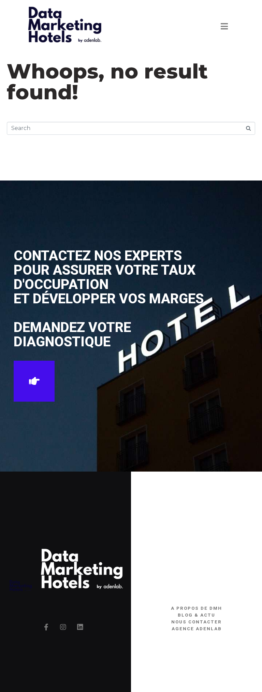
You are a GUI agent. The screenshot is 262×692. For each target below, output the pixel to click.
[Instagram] (63, 627)
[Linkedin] (80, 627)
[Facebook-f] (46, 627)
